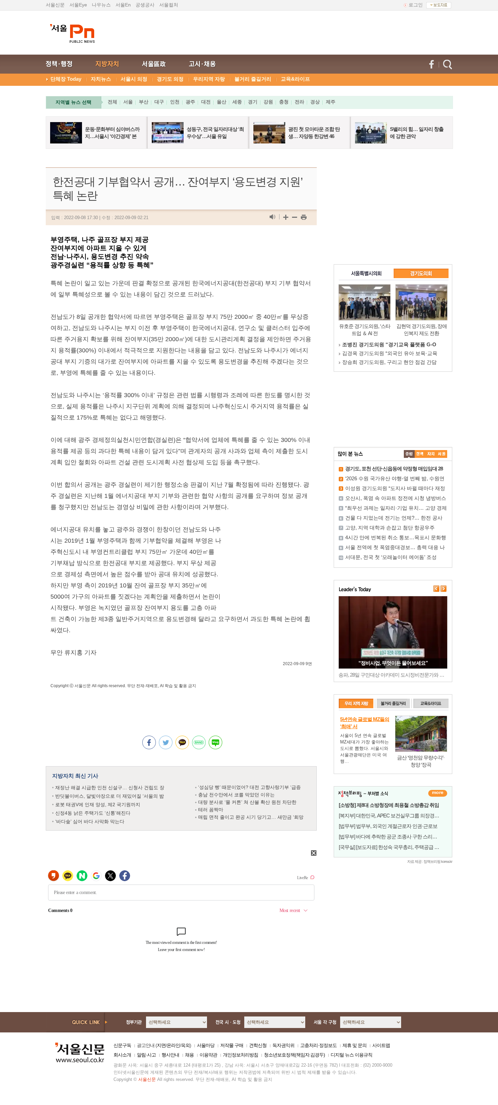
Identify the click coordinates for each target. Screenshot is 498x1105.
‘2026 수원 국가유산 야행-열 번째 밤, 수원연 (394, 478)
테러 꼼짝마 (210, 809)
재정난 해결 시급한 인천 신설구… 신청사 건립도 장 (109, 787)
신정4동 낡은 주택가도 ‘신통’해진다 (92, 813)
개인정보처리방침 (240, 1055)
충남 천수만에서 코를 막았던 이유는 (236, 794)
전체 (112, 101)
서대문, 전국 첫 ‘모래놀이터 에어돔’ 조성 (391, 557)
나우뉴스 (101, 4)
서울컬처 (168, 4)
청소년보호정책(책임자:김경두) (294, 1055)
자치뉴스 (101, 79)
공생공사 (145, 4)
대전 (206, 101)
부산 (143, 101)
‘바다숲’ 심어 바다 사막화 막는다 (89, 821)
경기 (252, 101)
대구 (159, 101)
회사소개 (122, 1055)
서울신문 (55, 4)
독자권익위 (283, 1045)
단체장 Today (65, 79)
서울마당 (205, 1045)
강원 (268, 101)
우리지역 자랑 (209, 79)
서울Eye (78, 4)
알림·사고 (146, 1055)
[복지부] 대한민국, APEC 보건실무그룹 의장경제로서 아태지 (401, 815)
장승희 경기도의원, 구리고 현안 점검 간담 (389, 362)
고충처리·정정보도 (318, 1045)
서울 (128, 101)
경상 (315, 101)
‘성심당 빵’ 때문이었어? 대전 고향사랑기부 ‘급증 (249, 787)
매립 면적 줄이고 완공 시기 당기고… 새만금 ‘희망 (251, 817)
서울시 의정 (134, 79)
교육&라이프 (295, 79)
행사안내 (170, 1055)
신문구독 (122, 1045)
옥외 (185, 1045)
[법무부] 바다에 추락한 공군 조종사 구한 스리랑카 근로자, (398, 836)
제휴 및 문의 (355, 1045)
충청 (284, 101)
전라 (299, 101)
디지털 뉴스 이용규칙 (351, 1055)
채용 (189, 1055)
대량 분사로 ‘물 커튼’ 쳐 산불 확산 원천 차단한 (247, 802)
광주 (190, 101)
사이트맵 (381, 1045)
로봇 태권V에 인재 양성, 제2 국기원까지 (97, 804)
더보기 (437, 793)
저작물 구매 (231, 1045)
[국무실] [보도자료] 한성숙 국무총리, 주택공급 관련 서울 (396, 847)
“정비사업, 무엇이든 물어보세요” (393, 663)
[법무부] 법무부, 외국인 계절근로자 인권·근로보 (388, 826)
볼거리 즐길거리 (252, 79)
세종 (237, 101)
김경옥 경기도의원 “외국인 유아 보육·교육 (389, 353)
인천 (175, 101)
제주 (330, 101)
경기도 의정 (170, 79)
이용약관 (208, 1055)
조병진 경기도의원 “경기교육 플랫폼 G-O (389, 344)
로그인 (416, 4)
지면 (161, 1045)
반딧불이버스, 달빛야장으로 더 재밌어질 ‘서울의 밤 (109, 796)
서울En (123, 4)
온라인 (173, 1045)
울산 (221, 101)
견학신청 (258, 1045)
